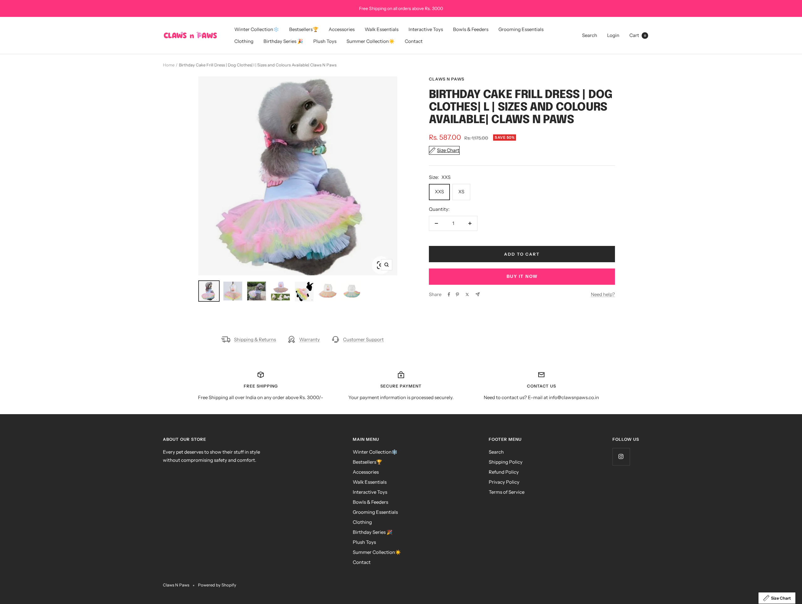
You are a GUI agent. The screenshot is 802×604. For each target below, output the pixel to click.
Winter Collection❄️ (256, 29)
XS (461, 192)
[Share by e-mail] (478, 294)
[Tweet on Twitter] (467, 294)
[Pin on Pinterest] (457, 294)
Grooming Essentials (521, 29)
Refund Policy (504, 472)
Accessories (342, 29)
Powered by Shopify (217, 584)
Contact (414, 41)
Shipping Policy (506, 462)
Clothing (243, 41)
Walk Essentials (381, 29)
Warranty (309, 339)
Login (613, 35)
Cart (637, 35)
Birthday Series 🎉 (283, 41)
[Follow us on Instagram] (621, 456)
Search (589, 35)
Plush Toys (324, 41)
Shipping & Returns (255, 339)
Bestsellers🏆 (304, 29)
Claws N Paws (446, 78)
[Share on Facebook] (449, 294)
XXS (439, 192)
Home (168, 64)
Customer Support (363, 339)
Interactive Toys (426, 29)
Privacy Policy (504, 482)
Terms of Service (506, 492)
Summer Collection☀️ (370, 41)
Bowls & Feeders (470, 29)
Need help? (603, 294)
